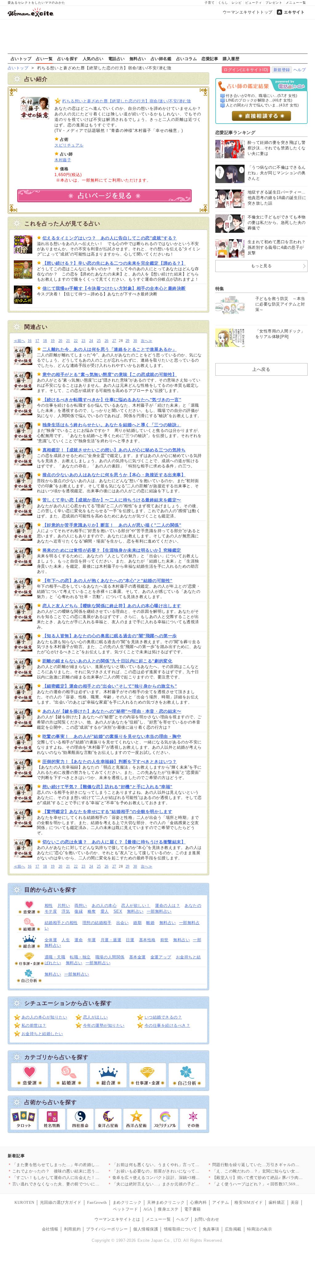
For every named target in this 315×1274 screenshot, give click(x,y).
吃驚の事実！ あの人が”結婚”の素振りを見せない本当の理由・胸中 (111, 736)
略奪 (92, 911)
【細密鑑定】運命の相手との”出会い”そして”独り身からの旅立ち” (109, 686)
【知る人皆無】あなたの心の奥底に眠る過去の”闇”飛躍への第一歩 (109, 635)
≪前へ (19, 341)
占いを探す (67, 58)
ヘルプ (299, 69)
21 (68, 341)
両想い (80, 905)
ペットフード (125, 1209)
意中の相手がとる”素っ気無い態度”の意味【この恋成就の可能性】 (109, 374)
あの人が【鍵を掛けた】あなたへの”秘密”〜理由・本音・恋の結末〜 (111, 711)
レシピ (237, 2)
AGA (147, 1209)
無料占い (138, 58)
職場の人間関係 (110, 957)
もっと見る (261, 265)
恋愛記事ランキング (235, 132)
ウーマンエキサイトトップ (248, 12)
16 (30, 341)
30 (135, 341)
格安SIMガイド (248, 1202)
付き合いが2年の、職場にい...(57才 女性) (261, 96)
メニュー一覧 (296, 2)
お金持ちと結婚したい (42, 1033)
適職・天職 (55, 957)
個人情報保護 (145, 1229)
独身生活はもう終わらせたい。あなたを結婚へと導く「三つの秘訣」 (111, 424)
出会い (122, 922)
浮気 (66, 911)
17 (37, 341)
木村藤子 (62, 160)
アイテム (220, 1202)
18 (45, 341)
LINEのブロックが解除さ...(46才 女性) (259, 100)
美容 (295, 1202)
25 (99, 341)
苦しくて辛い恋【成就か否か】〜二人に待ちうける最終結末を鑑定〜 (111, 499)
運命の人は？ (167, 905)
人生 (66, 940)
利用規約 (72, 1229)
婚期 (137, 922)
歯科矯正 (277, 1202)
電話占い (116, 58)
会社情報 (50, 1229)
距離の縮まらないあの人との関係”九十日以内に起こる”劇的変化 (107, 660)
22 (76, 341)
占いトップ (21, 58)
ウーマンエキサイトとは (117, 1219)
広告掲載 (233, 1229)
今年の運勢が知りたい (104, 1025)
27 (114, 341)
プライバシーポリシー (107, 1229)
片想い (64, 905)
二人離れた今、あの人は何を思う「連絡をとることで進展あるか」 (109, 349)
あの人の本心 (104, 905)
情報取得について (180, 1229)
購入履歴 (231, 58)
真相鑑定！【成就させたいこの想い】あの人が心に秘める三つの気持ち (114, 449)
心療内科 (198, 1202)
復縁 (78, 911)
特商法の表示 (259, 1229)
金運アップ (160, 957)
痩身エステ (168, 1209)
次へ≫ (146, 341)
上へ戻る (261, 369)
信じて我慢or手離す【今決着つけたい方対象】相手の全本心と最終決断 (114, 288)
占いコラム (186, 58)
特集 (219, 288)
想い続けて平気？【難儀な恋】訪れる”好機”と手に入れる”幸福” (107, 786)
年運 (92, 940)
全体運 (51, 940)
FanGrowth (97, 1202)
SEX (118, 911)
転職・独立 (80, 957)
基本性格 (147, 940)
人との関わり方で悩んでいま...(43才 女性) (262, 105)
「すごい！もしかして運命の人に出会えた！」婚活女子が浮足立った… (79, 1177)
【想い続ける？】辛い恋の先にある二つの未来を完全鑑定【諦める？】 (114, 263)
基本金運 (137, 957)
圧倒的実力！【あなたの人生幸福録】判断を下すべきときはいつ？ (109, 761)
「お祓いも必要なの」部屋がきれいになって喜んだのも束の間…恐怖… (178, 1171)
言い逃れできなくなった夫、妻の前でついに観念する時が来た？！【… (79, 1184)
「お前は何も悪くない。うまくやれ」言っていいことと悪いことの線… (178, 1164)
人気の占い (93, 58)
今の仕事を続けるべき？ (167, 1025)
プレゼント (273, 2)
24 (91, 341)
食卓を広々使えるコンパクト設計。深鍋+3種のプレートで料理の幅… (177, 1177)
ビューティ (253, 2)
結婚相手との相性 (61, 922)
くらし (223, 2)
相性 (49, 905)
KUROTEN (24, 1202)
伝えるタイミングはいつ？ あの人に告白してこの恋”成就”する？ (109, 238)
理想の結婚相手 (97, 922)
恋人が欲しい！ (135, 905)
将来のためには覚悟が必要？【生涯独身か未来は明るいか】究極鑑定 (111, 550)
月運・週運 (111, 940)
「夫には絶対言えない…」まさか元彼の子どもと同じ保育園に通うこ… (178, 1184)
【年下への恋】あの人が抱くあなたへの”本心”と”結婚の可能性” (107, 580)
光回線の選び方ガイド (61, 1202)
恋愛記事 (209, 58)
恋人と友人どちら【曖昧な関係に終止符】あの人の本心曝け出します (111, 605)
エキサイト (294, 12)
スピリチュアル (69, 145)
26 (107, 341)
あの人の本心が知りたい (44, 1017)
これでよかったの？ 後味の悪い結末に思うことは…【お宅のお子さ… (79, 1171)
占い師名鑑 (161, 58)
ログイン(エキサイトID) (246, 69)
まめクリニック (127, 1202)
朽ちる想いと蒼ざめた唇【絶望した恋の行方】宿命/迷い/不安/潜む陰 (126, 101)
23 (84, 341)
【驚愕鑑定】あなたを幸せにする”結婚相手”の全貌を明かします (107, 811)
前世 (164, 940)
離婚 (150, 922)
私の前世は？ (34, 1025)
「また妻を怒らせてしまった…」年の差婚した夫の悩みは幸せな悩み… (79, 1164)
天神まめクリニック (166, 1202)
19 (53, 341)
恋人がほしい (95, 1017)
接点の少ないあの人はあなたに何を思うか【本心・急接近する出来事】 (114, 474)
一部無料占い (159, 911)
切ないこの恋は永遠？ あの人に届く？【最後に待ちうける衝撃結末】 (114, 841)
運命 (78, 940)
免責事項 (211, 1229)
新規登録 (281, 69)
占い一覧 (44, 58)
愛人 (105, 911)
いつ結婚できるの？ (163, 1017)
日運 (130, 940)
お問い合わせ (206, 1219)
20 (60, 341)
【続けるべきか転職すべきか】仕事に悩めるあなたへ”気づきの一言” (111, 399)
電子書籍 (192, 1209)
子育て (210, 2)
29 (128, 341)
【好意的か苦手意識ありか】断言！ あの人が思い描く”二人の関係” (111, 525)
